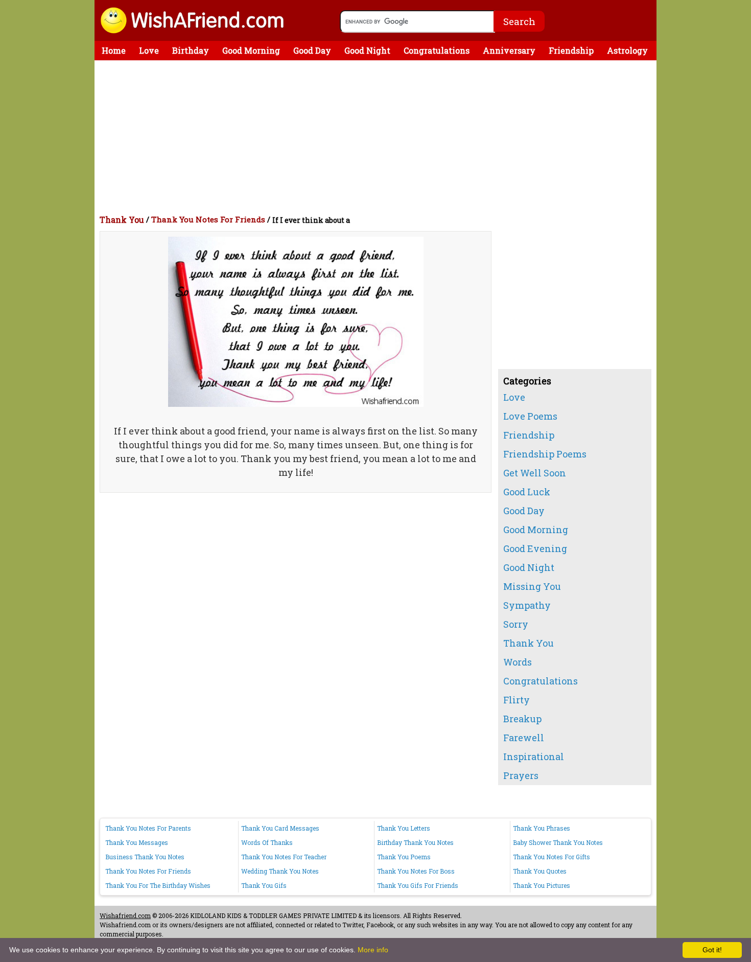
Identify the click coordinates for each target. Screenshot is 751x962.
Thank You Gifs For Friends (417, 885)
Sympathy (527, 605)
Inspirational (533, 756)
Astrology (627, 50)
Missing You (532, 586)
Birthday (190, 50)
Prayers (520, 775)
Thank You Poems (404, 857)
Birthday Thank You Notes (415, 842)
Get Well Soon (534, 473)
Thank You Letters (403, 828)
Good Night (367, 50)
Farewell (523, 737)
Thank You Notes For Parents (148, 828)
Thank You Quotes (540, 871)
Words (517, 662)
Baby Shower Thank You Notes (558, 842)
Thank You (122, 219)
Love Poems (530, 416)
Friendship (571, 50)
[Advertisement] (378, 137)
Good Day (312, 50)
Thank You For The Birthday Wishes (157, 885)
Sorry (515, 624)
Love (149, 50)
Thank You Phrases (541, 828)
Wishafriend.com (125, 915)
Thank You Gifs (264, 885)
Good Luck (526, 492)
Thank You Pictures (541, 885)
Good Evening (535, 548)
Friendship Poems (544, 454)
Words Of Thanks (267, 842)
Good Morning (251, 50)
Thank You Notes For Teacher (283, 857)
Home (114, 50)
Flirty (516, 700)
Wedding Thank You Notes (280, 871)
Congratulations (437, 50)
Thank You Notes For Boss (416, 871)
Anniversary (509, 50)
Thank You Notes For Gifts (551, 857)
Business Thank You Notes (144, 857)
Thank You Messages (136, 842)
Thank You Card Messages (280, 828)
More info (373, 950)
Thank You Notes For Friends (208, 219)
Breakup (522, 719)
